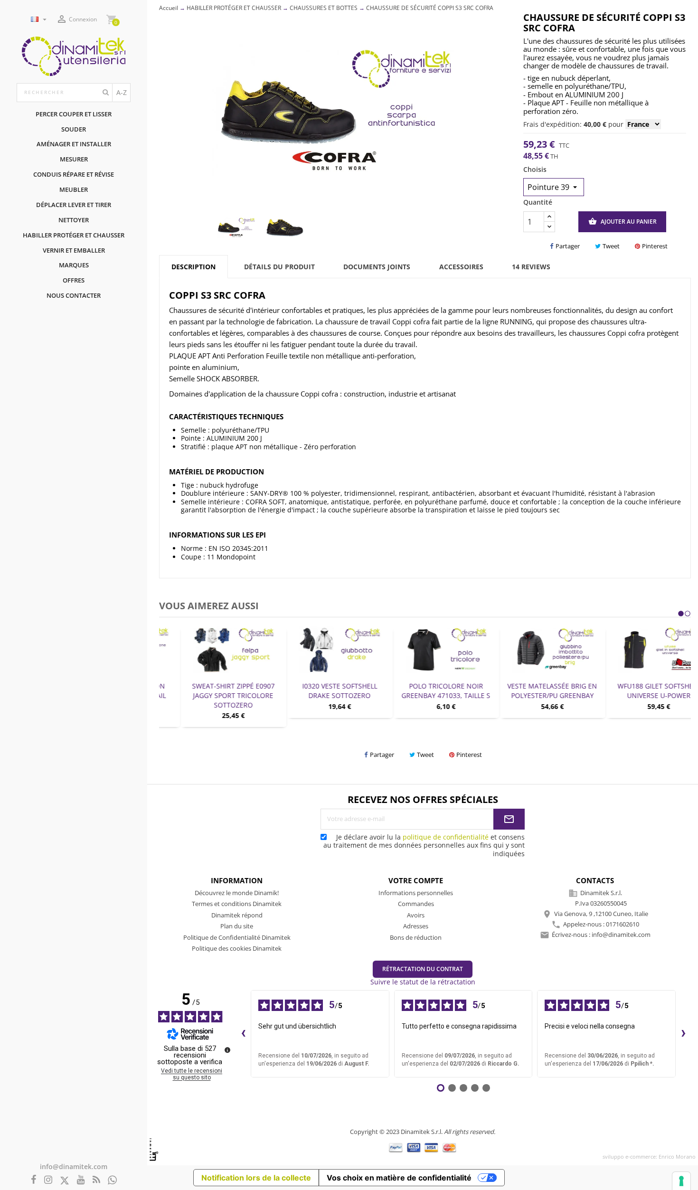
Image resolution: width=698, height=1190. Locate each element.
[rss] (96, 1180)
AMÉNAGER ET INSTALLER (74, 144)
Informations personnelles (415, 892)
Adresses (415, 926)
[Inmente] (154, 1149)
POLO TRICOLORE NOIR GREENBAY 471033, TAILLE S (425, 690)
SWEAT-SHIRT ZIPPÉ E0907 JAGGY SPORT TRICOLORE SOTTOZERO (212, 695)
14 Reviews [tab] (531, 266)
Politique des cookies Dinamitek (237, 948)
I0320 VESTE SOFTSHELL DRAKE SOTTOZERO (318, 690)
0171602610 (622, 924)
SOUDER (73, 129)
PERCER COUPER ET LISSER (74, 114)
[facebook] (34, 1180)
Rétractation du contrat (422, 969)
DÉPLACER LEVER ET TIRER (73, 204)
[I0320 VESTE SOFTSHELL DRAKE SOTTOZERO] (318, 649)
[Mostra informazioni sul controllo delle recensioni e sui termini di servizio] (227, 1050)
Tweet (611, 246)
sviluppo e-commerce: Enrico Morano (649, 1156)
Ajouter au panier (622, 221)
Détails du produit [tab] (279, 266)
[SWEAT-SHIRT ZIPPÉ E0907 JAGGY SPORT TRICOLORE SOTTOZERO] (212, 649)
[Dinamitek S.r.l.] (73, 55)
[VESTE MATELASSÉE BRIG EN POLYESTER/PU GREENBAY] (531, 649)
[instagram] (48, 1180)
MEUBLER (73, 189)
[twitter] (64, 1181)
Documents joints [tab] (376, 266)
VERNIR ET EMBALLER (74, 250)
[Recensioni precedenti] (243, 1033)
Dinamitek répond (237, 915)
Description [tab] (193, 266)
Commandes (416, 903)
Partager (568, 246)
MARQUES (74, 265)
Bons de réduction (416, 937)
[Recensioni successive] (683, 1033)
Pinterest (655, 246)
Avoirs (415, 915)
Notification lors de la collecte (256, 1177)
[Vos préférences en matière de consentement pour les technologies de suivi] (681, 1181)
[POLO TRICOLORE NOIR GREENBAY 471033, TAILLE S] (425, 649)
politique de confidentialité (446, 836)
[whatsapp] (112, 1180)
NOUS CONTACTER (74, 295)
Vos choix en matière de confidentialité (399, 1177)
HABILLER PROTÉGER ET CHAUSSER (73, 235)
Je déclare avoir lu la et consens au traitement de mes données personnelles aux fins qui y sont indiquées (424, 845)
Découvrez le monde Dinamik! (237, 892)
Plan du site (236, 926)
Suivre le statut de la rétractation (422, 981)
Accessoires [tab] (461, 266)
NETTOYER (73, 220)
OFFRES (74, 280)
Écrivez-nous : (601, 934)
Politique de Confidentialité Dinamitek (237, 937)
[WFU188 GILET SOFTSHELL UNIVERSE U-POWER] (638, 649)
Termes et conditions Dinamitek (237, 903)
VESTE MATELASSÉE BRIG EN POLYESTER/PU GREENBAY (531, 690)
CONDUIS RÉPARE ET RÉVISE (73, 174)
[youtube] (81, 1180)
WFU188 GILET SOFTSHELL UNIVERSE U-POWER (638, 690)
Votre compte (415, 880)
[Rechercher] (106, 92)
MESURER (74, 159)
